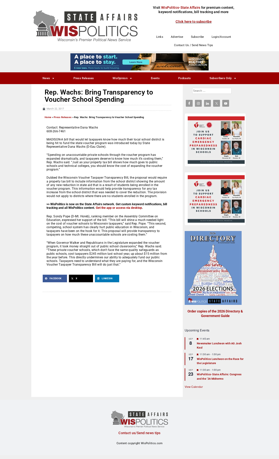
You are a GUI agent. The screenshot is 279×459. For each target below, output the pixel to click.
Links (159, 37)
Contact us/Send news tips (139, 433)
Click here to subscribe (194, 22)
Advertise (177, 37)
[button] (55, 278)
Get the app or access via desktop (119, 208)
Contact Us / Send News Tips (193, 45)
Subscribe (197, 37)
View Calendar (194, 387)
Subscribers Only (221, 78)
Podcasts (184, 78)
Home (48, 117)
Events (155, 78)
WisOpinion (120, 78)
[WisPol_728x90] (139, 61)
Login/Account (221, 37)
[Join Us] (216, 140)
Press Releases (83, 78)
